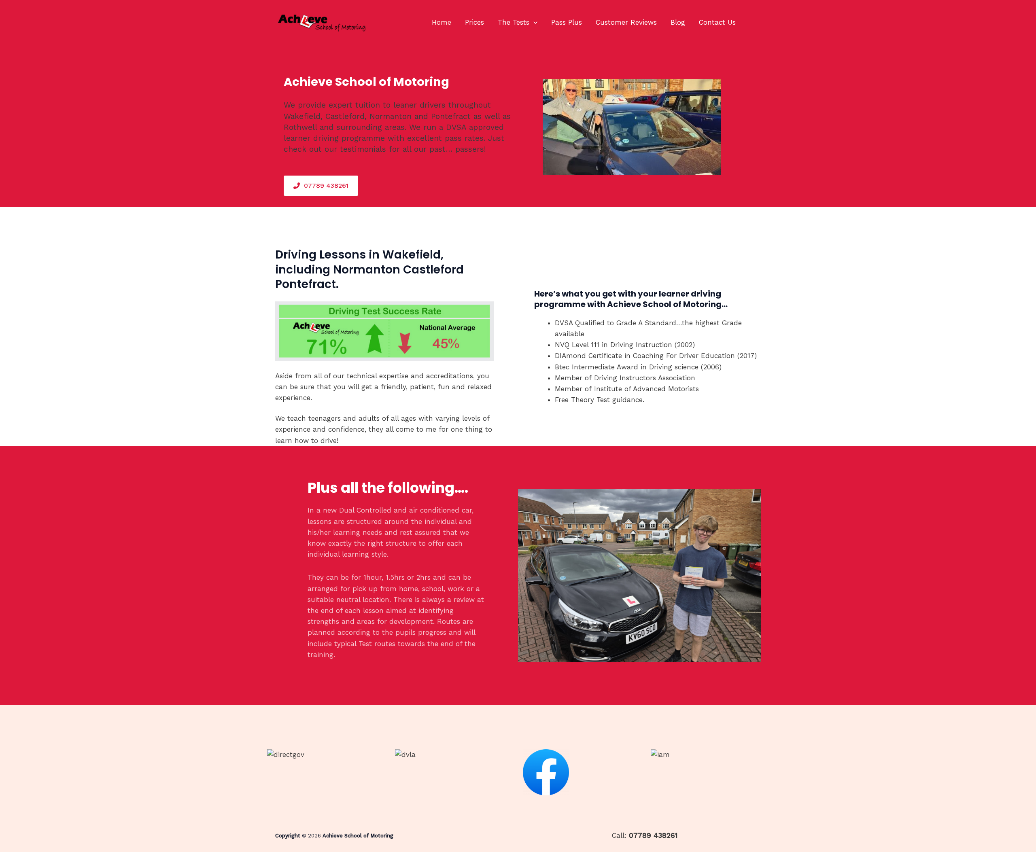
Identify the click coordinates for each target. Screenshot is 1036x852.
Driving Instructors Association (644, 378)
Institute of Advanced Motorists (646, 389)
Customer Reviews (626, 22)
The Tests (513, 22)
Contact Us (717, 22)
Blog (678, 22)
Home (441, 22)
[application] (533, 22)
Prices (474, 22)
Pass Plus (566, 22)
